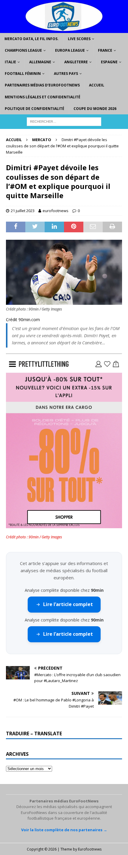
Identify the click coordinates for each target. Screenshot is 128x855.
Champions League (23, 50)
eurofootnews (55, 210)
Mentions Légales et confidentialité (42, 97)
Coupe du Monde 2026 (95, 108)
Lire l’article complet (68, 604)
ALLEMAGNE (40, 61)
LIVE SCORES (79, 38)
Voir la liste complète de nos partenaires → (64, 829)
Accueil (96, 85)
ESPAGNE (109, 61)
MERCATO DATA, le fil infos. (31, 38)
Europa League (70, 50)
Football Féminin (23, 73)
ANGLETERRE (76, 61)
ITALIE (10, 61)
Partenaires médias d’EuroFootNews (42, 85)
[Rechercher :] (64, 121)
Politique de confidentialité (34, 108)
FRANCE (105, 50)
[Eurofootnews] (64, 29)
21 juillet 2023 (23, 210)
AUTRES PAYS (66, 73)
